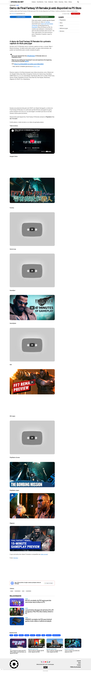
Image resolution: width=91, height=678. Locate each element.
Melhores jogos (64, 28)
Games (17, 5)
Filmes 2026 (49, 635)
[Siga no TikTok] (49, 662)
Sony (23, 591)
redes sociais (44, 554)
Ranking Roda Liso (56, 635)
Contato (79, 665)
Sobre (79, 663)
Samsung (27, 635)
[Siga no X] (41, 662)
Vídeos (65, 2)
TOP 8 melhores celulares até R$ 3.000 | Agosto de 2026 (36, 651)
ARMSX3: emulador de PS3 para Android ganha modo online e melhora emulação (38, 620)
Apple (11, 635)
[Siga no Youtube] (45, 662)
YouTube (47, 22)
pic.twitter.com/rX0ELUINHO (36, 64)
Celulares (34, 2)
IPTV (11, 649)
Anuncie (79, 661)
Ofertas (70, 2)
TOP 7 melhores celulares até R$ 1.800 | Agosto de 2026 (54, 651)
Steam (61, 25)
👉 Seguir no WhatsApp (43, 16)
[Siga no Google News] (47, 662)
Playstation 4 (17, 591)
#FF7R (27, 61)
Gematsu (15, 558)
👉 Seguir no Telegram (20, 16)
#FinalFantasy (31, 56)
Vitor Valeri (14, 13)
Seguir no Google (66, 13)
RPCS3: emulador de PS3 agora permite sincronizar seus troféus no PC (38, 601)
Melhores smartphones (33, 649)
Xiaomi (43, 635)
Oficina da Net (12, 5)
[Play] (32, 190)
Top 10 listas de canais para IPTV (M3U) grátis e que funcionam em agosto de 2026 (18, 652)
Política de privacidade (75, 667)
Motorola (21, 635)
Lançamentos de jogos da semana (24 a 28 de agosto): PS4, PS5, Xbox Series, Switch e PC (39, 611)
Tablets (56, 2)
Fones (45, 2)
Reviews (62, 31)
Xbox (61, 23)
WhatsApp (33, 635)
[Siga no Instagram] (43, 662)
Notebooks (50, 2)
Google (15, 635)
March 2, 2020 (36, 66)
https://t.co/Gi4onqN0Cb (21, 64)
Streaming (61, 2)
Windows (38, 635)
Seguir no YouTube (76, 13)
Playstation (35, 27)
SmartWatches (40, 2)
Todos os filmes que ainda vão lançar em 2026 (72, 651)
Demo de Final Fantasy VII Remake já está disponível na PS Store (45, 8)
